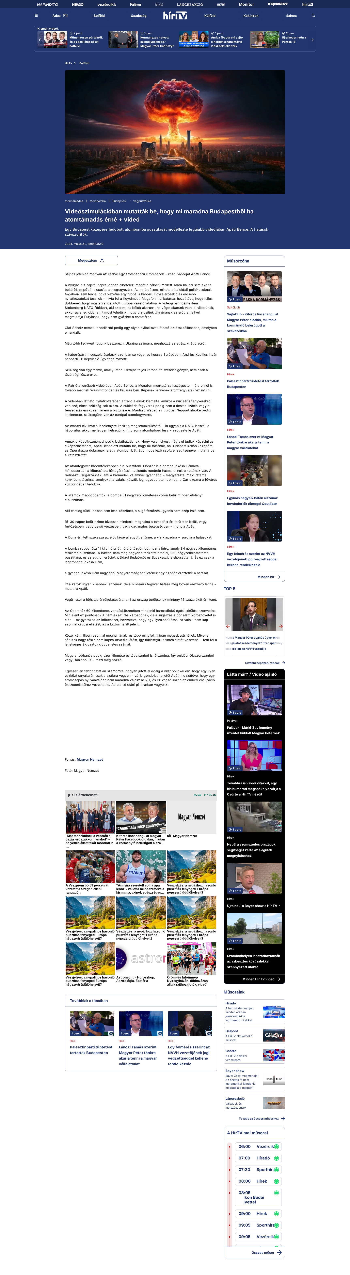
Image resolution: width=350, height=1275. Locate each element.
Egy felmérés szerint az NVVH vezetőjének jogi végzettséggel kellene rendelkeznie (189, 1055)
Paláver (232, 720)
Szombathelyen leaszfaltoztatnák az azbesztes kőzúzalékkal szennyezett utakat (253, 961)
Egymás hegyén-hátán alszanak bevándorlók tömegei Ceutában (252, 501)
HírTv (68, 63)
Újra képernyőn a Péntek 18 (294, 39)
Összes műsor (263, 1252)
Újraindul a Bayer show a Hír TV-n (254, 906)
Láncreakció (235, 1098)
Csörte (230, 1051)
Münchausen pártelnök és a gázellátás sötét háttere (86, 42)
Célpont (231, 1031)
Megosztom (87, 260)
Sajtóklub (233, 307)
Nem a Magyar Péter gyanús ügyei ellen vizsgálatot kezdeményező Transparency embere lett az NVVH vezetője (253, 643)
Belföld (84, 63)
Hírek (73, 1040)
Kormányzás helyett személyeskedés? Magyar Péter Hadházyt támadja (157, 44)
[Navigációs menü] (36, 15)
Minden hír (265, 577)
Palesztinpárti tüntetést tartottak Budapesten (91, 1050)
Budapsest (119, 201)
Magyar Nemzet (90, 759)
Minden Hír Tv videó (258, 979)
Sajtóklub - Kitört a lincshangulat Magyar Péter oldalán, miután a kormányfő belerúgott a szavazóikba (252, 322)
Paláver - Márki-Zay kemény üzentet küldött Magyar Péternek (253, 730)
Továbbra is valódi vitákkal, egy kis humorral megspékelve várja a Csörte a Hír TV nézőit (254, 788)
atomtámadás (74, 201)
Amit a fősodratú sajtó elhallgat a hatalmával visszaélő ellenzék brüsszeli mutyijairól (227, 44)
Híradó (230, 1003)
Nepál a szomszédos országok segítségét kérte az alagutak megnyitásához (251, 849)
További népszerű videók (262, 663)
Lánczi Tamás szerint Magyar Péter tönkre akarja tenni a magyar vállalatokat (138, 1055)
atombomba (98, 201)
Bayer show (234, 1071)
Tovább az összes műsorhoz (259, 1118)
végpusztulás (142, 201)
